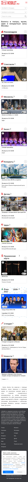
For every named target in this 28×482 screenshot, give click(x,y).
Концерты (8, 162)
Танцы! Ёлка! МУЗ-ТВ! (8, 309)
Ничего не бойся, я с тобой (10, 115)
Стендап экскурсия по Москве (11, 342)
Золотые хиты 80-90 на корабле (11, 180)
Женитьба (5, 276)
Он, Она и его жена (7, 82)
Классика (3, 438)
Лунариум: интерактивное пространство (14, 212)
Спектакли (9, 64)
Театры (3, 427)
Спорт (15, 441)
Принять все (8, 472)
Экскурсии (3, 446)
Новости (8, 356)
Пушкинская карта (10, 257)
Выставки (3, 444)
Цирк (6, 225)
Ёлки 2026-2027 (11, 290)
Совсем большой (7, 243)
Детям (7, 194)
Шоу (15, 435)
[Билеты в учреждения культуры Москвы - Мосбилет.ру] (4, 3)
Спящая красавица (7, 50)
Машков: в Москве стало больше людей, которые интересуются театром (13, 375)
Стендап (8, 324)
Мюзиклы (8, 97)
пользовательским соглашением (10, 468)
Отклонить (19, 472)
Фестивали (16, 430)
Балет (7, 129)
